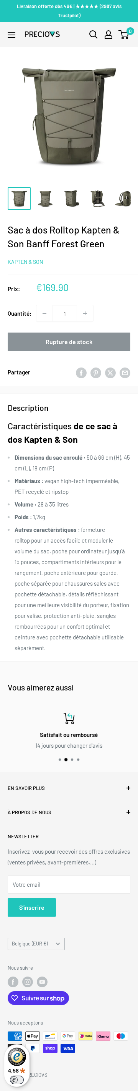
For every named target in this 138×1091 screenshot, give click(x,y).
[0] (124, 34)
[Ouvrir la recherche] (93, 34)
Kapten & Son (25, 261)
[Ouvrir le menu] (11, 35)
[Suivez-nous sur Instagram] (27, 982)
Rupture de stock (69, 341)
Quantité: (19, 313)
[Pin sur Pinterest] (95, 372)
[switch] (17, 1080)
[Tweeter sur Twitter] (110, 372)
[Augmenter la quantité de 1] (85, 313)
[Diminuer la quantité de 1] (44, 313)
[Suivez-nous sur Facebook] (13, 982)
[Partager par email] (125, 372)
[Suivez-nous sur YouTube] (42, 982)
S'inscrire (31, 907)
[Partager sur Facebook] (81, 372)
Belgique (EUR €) (30, 943)
